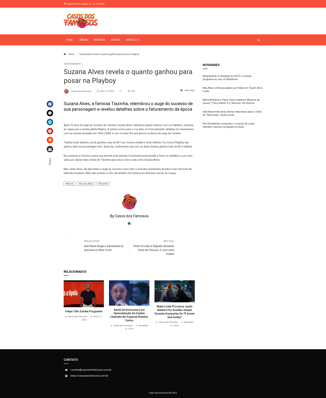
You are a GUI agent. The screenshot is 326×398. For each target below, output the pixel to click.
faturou (70, 184)
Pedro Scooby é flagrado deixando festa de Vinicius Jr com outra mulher (153, 248)
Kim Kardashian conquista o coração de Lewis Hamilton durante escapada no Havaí (229, 125)
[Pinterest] (50, 131)
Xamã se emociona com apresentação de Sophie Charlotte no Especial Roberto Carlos (129, 315)
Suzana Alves (86, 184)
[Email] (50, 149)
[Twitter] (50, 113)
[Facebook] (50, 104)
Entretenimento (72, 64)
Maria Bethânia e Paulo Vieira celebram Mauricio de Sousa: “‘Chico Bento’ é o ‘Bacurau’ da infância (231, 101)
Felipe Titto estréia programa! (83, 311)
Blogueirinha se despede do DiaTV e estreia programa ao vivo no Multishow (227, 77)
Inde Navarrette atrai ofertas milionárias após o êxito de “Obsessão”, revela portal (232, 113)
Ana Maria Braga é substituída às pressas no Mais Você (103, 246)
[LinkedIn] (50, 122)
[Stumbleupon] (50, 140)
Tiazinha (104, 184)
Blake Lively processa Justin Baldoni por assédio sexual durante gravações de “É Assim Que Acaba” (175, 312)
